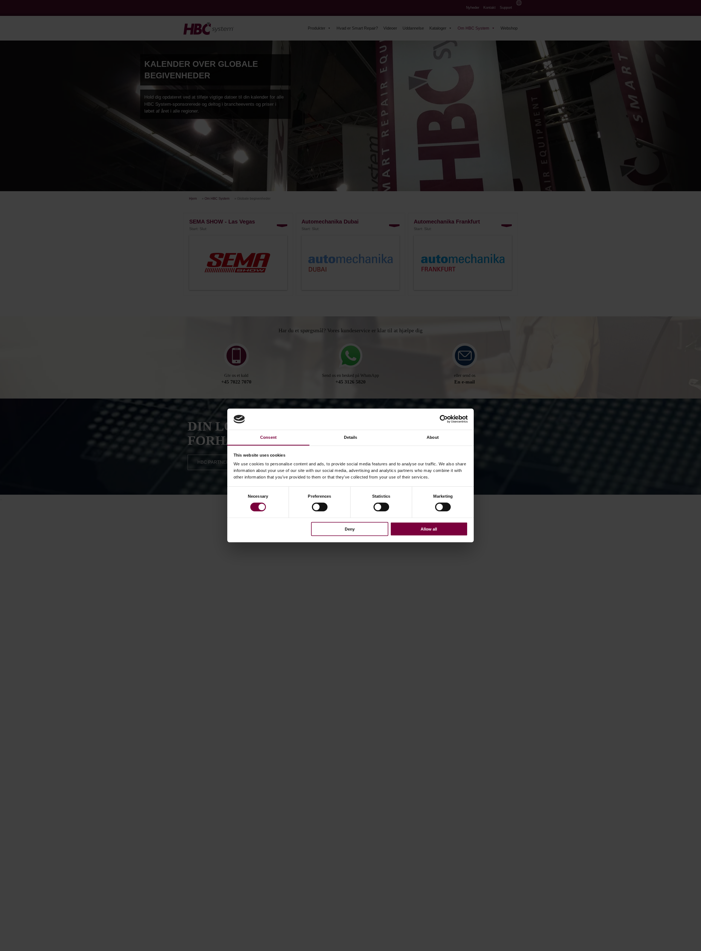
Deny (350, 528)
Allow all (429, 528)
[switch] (319, 507)
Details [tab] (350, 437)
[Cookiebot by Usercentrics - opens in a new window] (444, 419)
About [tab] (433, 437)
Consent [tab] (268, 437)
